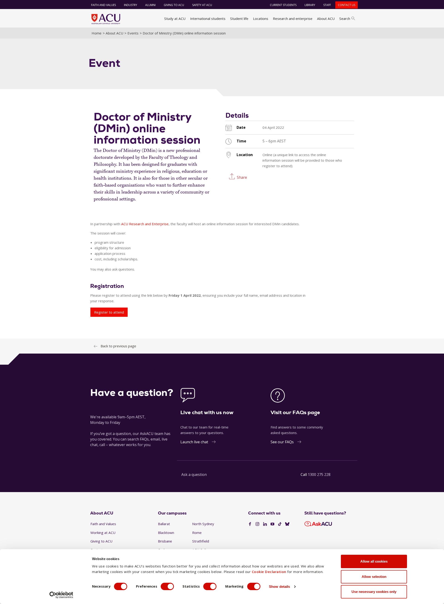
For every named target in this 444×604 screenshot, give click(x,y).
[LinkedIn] (265, 524)
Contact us (346, 5)
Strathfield (200, 541)
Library (310, 5)
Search (344, 18)
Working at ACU (102, 532)
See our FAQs (282, 441)
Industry (130, 5)
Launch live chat (194, 441)
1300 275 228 (319, 474)
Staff (327, 5)
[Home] (106, 19)
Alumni (150, 5)
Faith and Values (103, 5)
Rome (197, 532)
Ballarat (164, 523)
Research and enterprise (292, 18)
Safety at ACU (202, 5)
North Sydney (203, 523)
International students (207, 18)
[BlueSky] (287, 524)
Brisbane (165, 541)
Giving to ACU (174, 5)
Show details (279, 587)
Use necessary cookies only (374, 592)
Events (133, 33)
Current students (283, 5)
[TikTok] (279, 524)
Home (97, 33)
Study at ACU (174, 18)
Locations (260, 18)
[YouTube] (272, 524)
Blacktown (166, 532)
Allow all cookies (374, 561)
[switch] (167, 586)
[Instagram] (257, 524)
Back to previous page (118, 346)
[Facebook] (250, 524)
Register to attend (109, 312)
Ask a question (194, 474)
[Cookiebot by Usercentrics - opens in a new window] (61, 595)
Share (242, 177)
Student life (239, 18)
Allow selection (374, 577)
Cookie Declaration (269, 571)
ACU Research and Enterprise (145, 224)
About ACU (326, 18)
